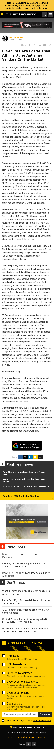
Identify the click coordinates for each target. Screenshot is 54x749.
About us (32, 737)
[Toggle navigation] (50, 14)
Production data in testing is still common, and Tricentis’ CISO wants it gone (25, 630)
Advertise (42, 737)
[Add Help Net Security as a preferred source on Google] (49, 45)
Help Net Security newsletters (22, 3)
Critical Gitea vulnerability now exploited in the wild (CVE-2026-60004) (25, 621)
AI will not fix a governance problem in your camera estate (26, 486)
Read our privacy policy (17, 737)
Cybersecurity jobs (18, 692)
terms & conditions (42, 720)
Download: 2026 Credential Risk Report (22, 496)
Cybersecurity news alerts (22, 681)
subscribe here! (40, 8)
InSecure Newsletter (19, 673)
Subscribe (45, 714)
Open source (14, 703)
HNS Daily (13, 655)
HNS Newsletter (17, 664)
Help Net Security (16, 37)
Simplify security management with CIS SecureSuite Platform (24, 565)
